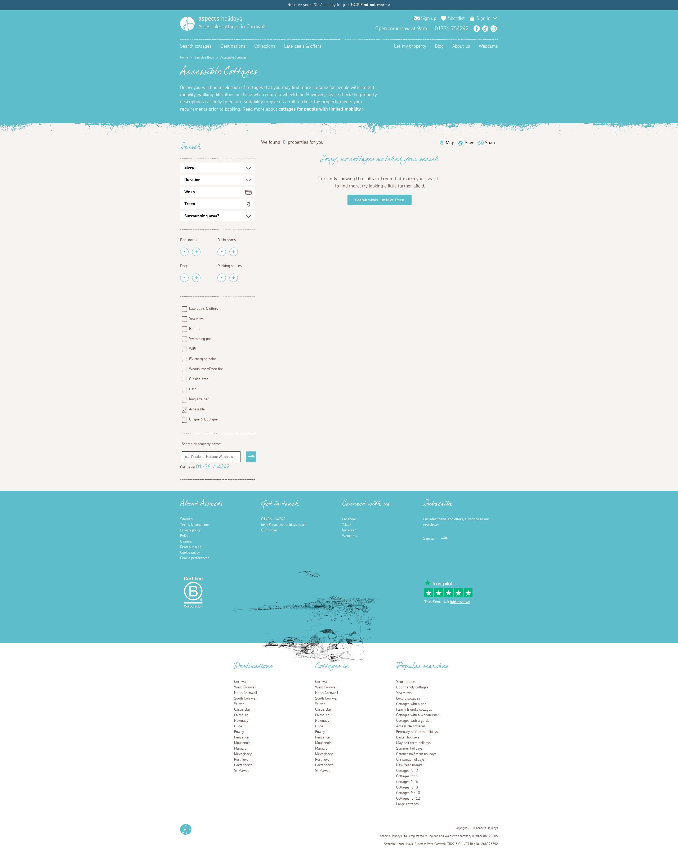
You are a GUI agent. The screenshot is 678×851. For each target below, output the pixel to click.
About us (461, 46)
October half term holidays (416, 754)
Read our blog (190, 547)
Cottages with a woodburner (417, 715)
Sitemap (186, 519)
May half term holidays (413, 743)
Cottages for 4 (407, 776)
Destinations (233, 46)
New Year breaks (409, 765)
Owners (186, 541)
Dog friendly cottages (412, 687)
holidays (220, 19)
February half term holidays (417, 732)
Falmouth (241, 715)
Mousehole (242, 743)
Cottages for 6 (407, 782)
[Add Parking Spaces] (233, 278)
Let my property (410, 46)
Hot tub (194, 329)
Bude (238, 726)
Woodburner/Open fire (206, 369)
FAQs (184, 536)
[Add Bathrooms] (233, 252)
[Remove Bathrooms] (221, 252)
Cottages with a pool (411, 704)
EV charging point (202, 359)
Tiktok (346, 525)
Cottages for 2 (407, 771)
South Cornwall (245, 698)
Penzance (241, 737)
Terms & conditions (194, 525)
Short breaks (406, 682)
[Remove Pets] (184, 278)
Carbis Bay (242, 709)
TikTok (485, 28)
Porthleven (242, 760)
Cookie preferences (194, 558)
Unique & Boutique (203, 419)
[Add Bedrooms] (196, 252)
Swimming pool (200, 339)
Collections (264, 46)
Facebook (477, 28)
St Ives (239, 704)
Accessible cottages (411, 726)
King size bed (199, 399)
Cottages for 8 (407, 787)
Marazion (241, 748)
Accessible (197, 409)
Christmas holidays (410, 760)
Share (491, 143)
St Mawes (241, 771)
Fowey (239, 732)
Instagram (493, 28)
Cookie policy (190, 552)
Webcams (488, 46)
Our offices (269, 530)
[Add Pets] (196, 278)
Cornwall (240, 682)
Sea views (196, 319)
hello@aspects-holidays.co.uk (283, 525)
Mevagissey (243, 754)
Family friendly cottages (414, 709)
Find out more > (375, 5)
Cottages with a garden (413, 721)
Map (450, 143)
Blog (439, 46)
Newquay (241, 721)
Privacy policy (190, 530)
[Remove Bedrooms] (184, 252)
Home (184, 57)
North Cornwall (245, 693)
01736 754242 (213, 466)
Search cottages (196, 46)
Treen (189, 204)
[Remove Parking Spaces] (221, 278)
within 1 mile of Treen (379, 200)
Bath (192, 389)
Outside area (198, 379)
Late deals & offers (303, 46)
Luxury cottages (408, 698)
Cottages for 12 (408, 798)
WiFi (192, 349)
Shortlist (456, 18)
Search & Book (204, 57)
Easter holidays (407, 737)
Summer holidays (409, 748)
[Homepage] (187, 24)
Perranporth (243, 765)
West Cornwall (245, 687)
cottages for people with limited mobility (320, 109)
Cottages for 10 (408, 793)
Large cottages (407, 804)
